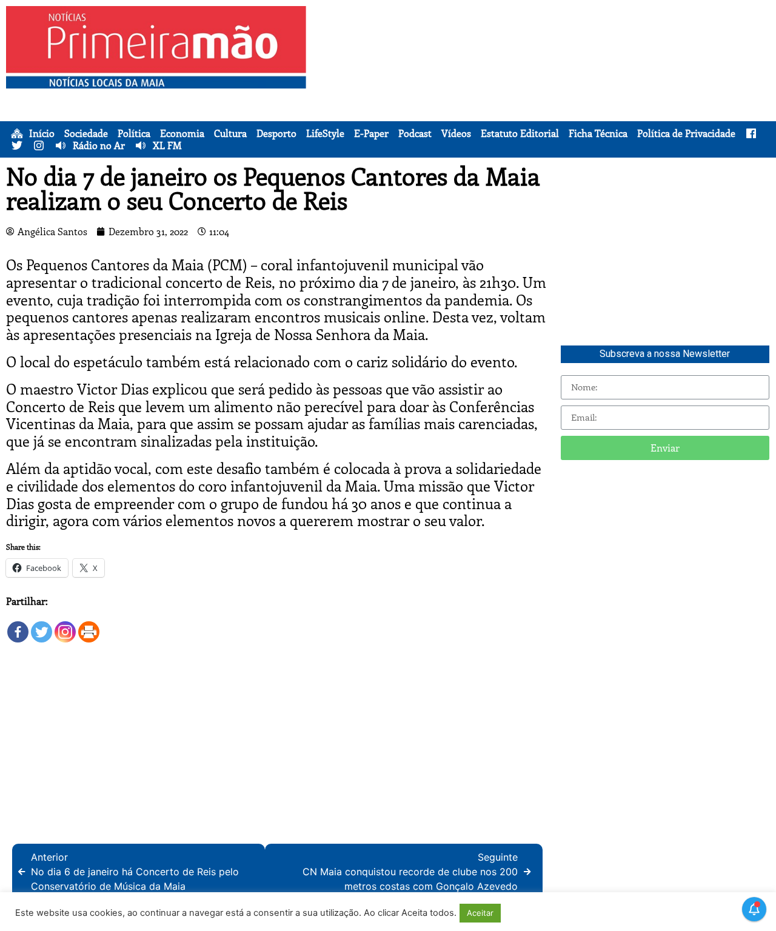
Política (134, 133)
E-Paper (371, 133)
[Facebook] (17, 626)
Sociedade (86, 133)
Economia (182, 133)
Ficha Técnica (598, 133)
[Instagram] (65, 626)
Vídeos (456, 133)
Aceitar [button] (480, 913)
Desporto (276, 133)
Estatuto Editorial (520, 133)
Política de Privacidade (686, 133)
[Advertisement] (544, 91)
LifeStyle (325, 133)
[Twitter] (41, 626)
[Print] (88, 626)
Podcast (415, 133)
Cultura (230, 133)
